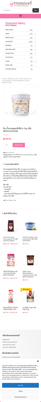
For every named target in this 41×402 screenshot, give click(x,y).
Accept (20, 385)
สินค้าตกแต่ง (20, 38)
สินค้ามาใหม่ (18, 29)
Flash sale (18, 65)
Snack (20, 61)
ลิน (7, 157)
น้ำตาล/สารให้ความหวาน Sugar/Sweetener (21, 154)
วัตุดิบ (20, 34)
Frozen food (20, 53)
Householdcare (18, 69)
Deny (20, 391)
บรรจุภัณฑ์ (20, 41)
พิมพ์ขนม (20, 45)
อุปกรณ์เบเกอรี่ (20, 49)
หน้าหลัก (4, 79)
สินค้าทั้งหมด (10, 79)
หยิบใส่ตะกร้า (19, 145)
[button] (38, 361)
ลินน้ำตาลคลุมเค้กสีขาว (15, 157)
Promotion (18, 57)
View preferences (20, 397)
